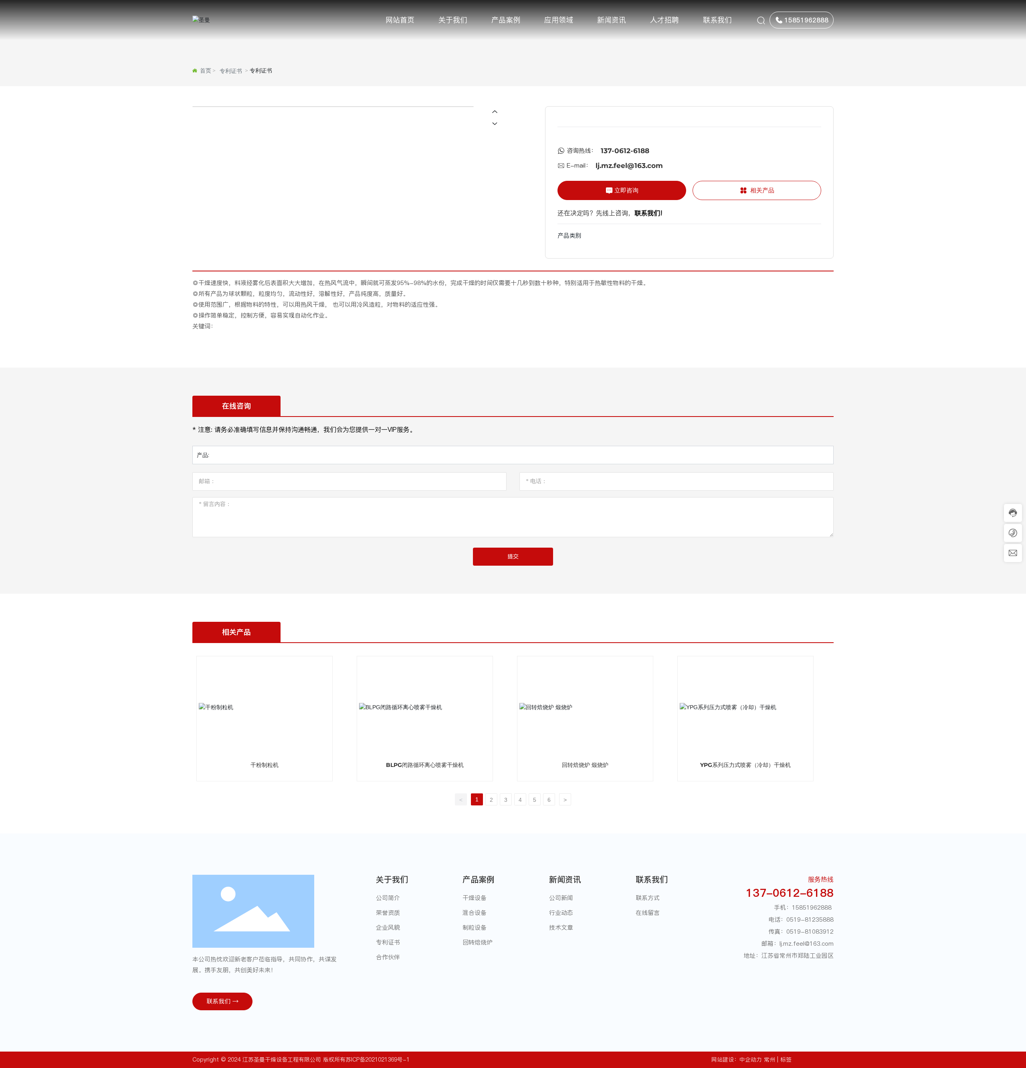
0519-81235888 (810, 919)
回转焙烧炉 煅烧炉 (585, 765)
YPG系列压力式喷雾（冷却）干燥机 (745, 765)
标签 (786, 1060)
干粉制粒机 (264, 765)
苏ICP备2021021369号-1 (377, 1060)
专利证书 (231, 71)
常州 (769, 1060)
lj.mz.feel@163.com (629, 166)
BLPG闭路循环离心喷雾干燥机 (425, 765)
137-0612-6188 (625, 151)
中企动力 (750, 1060)
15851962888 (812, 907)
